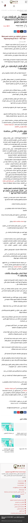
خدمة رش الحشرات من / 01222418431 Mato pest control (12, 517)
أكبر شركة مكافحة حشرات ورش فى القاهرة (15, 125)
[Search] (2, 2)
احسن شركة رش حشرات (8, 181)
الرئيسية (25, 10)
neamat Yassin (19, 25)
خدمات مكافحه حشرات (18, 221)
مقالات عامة (24, 14)
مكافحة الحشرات (17, 267)
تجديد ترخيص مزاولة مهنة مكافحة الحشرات (21, 434)
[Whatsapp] (13, 496)
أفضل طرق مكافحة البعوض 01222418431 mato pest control (8, 450)
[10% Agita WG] (20, 439)
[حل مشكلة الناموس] (7, 424)
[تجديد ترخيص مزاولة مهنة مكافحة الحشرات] (20, 424)
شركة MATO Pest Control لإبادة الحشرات (15, 472)
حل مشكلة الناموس (9, 433)
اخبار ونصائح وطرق (20, 10)
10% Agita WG (23, 449)
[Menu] (26, 2)
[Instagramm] (16, 496)
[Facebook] (19, 496)
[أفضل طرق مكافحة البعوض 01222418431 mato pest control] (7, 439)
